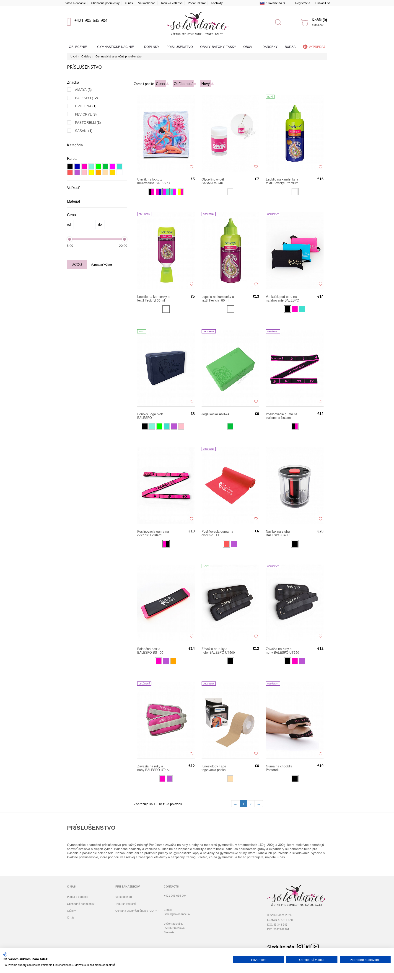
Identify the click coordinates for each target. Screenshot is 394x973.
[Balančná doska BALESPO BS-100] (166, 602)
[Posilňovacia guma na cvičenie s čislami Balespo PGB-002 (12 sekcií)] (294, 367)
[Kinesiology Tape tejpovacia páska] (230, 720)
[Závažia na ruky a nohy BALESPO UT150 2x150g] (166, 720)
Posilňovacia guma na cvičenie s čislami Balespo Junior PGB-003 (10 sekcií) (153, 533)
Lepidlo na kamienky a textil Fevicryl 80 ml (218, 298)
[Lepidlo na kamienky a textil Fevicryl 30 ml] (166, 250)
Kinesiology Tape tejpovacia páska (214, 768)
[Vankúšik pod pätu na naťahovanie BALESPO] (294, 250)
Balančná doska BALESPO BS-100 (150, 650)
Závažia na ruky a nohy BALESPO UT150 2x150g (154, 768)
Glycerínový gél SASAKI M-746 (213, 181)
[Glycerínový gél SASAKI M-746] (230, 133)
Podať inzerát (197, 3)
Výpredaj (317, 47)
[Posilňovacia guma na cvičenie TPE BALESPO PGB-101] (230, 485)
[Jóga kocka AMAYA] (230, 367)
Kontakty (217, 3)
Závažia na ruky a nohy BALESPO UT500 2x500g (218, 650)
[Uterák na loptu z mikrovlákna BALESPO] (166, 133)
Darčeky (269, 47)
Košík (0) (319, 20)
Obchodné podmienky (105, 3)
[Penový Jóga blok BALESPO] (166, 367)
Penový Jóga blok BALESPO (150, 415)
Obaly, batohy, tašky (218, 47)
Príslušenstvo (179, 47)
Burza (290, 47)
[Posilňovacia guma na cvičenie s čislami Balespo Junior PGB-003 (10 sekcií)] (166, 485)
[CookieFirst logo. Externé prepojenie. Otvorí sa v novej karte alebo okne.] (5, 954)
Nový (205, 83)
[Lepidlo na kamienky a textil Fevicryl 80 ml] (230, 250)
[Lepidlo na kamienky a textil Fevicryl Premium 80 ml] (294, 133)
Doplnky (151, 47)
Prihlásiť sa (322, 3)
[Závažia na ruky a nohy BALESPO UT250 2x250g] (294, 602)
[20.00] (124, 239)
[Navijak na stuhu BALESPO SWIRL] (294, 485)
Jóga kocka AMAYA (215, 414)
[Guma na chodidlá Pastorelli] (294, 720)
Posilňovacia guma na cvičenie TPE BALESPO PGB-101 (217, 533)
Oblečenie (78, 47)
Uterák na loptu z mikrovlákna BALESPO (153, 181)
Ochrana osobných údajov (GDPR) (136, 910)
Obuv (248, 47)
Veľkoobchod (146, 3)
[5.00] (69, 239)
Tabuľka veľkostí (172, 3)
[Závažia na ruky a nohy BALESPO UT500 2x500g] (230, 602)
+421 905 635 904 (90, 20)
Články (71, 910)
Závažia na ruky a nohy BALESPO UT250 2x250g (282, 650)
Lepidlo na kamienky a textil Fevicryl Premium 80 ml (282, 181)
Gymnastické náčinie (116, 47)
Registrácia (302, 3)
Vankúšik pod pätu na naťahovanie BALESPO (282, 298)
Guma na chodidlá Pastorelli (279, 768)
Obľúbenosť (183, 83)
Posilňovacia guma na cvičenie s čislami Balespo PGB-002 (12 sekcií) (282, 415)
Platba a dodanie (75, 3)
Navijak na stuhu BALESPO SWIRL (278, 533)
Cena (160, 83)
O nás (129, 3)
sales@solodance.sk (177, 914)
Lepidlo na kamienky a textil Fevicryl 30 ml (153, 298)
